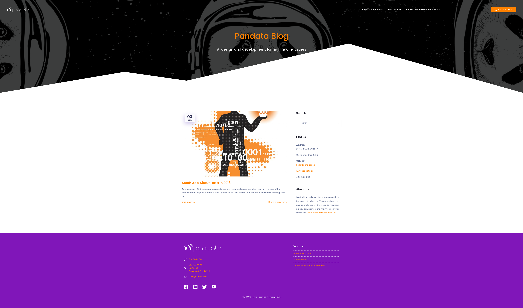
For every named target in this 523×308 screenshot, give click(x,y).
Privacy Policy (275, 297)
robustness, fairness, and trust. (322, 212)
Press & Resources (372, 9)
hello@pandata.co (305, 164)
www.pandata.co (305, 170)
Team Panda (394, 9)
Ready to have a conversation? (423, 9)
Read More (187, 202)
